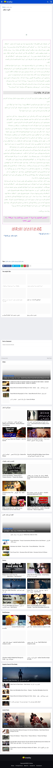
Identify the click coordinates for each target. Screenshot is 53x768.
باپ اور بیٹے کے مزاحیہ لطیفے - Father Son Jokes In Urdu (23, 534)
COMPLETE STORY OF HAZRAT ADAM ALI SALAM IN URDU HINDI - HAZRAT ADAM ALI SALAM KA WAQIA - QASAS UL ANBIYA (29, 382)
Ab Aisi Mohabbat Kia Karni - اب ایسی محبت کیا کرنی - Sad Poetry (13, 606)
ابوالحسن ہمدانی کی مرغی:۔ (35, 286)
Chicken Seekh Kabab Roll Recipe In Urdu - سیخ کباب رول (12, 658)
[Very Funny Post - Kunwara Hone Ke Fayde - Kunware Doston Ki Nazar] (5, 553)
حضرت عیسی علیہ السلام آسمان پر (11, 315)
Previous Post (5, 358)
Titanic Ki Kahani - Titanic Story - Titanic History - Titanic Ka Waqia (12, 476)
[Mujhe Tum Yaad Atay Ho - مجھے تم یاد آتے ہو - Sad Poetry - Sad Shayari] (14, 568)
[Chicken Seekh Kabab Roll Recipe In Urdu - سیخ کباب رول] (14, 651)
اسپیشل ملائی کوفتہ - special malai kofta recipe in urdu (13, 643)
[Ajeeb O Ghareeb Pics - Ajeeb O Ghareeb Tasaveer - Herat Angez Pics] (39, 501)
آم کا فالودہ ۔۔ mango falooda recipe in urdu (13, 627)
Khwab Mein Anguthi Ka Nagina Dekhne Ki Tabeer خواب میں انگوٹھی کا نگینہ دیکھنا (29, 748)
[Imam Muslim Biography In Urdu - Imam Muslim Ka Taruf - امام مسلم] (5, 395)
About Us (26, 765)
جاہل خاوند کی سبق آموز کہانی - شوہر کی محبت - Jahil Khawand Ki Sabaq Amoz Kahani (38, 423)
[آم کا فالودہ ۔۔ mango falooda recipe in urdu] (14, 620)
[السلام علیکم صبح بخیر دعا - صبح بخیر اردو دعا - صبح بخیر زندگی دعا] (5, 703)
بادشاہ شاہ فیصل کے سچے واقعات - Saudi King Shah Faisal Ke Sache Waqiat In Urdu (26, 378)
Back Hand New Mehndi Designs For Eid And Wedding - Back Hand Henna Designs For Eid (29, 730)
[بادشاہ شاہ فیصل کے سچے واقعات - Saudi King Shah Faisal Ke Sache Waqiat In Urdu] (26, 372)
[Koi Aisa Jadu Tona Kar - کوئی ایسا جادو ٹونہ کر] (14, 583)
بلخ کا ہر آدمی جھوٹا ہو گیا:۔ (10, 286)
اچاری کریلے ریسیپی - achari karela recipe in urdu (38, 658)
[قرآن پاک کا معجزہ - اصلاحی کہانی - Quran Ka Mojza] (5, 401)
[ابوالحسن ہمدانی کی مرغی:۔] (39, 279)
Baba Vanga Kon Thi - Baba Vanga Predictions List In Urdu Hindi (12, 508)
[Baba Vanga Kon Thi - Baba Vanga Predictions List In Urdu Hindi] (14, 501)
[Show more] (30, 266)
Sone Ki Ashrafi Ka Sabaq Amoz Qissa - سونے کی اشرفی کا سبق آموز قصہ (38, 455)
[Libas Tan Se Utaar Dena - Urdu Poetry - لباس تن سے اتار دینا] (39, 568)
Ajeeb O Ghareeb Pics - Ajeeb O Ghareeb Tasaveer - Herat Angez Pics (38, 508)
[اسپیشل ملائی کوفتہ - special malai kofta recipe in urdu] (14, 635)
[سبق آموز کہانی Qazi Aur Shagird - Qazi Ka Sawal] (14, 432)
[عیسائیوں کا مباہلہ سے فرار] (39, 293)
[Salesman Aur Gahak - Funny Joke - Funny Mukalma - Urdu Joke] (5, 548)
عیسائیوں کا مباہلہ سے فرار (34, 299)
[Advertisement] (26, 23)
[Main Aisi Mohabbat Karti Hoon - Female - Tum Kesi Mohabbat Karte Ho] (39, 599)
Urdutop (31, 763)
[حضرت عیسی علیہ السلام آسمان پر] (14, 308)
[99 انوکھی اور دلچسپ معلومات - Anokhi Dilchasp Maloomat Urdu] (39, 486)
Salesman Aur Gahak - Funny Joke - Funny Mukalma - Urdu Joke (27, 546)
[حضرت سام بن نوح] (39, 308)
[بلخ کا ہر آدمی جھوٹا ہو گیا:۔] (14, 279)
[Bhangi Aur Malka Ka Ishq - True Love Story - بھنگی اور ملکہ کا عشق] (39, 432)
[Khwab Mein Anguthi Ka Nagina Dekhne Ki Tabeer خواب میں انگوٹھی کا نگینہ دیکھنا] (5, 749)
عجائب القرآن (9, 7)
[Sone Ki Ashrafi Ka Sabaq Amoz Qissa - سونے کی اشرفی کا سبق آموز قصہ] (39, 448)
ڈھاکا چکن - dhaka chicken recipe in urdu (38, 627)
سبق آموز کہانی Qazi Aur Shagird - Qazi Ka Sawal (14, 439)
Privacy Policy (19, 765)
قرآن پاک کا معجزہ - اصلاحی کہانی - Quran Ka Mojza (22, 399)
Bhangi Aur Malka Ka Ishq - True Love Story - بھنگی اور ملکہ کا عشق (38, 439)
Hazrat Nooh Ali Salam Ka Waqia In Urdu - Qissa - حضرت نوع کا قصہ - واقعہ (29, 387)
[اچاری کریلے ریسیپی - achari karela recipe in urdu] (39, 651)
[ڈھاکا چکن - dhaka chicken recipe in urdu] (39, 620)
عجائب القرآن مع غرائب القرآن (17, 261)
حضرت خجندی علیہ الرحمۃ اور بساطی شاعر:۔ (12, 300)
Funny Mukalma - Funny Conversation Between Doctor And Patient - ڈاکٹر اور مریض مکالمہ (30, 541)
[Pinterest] (25, 266)
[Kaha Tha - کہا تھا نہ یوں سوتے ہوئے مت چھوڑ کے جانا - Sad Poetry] (39, 583)
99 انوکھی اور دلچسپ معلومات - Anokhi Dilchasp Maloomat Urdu (37, 493)
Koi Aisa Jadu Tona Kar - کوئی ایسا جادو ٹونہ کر (13, 591)
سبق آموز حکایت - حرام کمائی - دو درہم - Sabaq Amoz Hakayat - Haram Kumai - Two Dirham (13, 423)
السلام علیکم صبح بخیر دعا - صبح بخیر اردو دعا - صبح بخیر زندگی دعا (25, 702)
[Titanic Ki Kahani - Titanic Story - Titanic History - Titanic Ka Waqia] (14, 469)
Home (3, 7)
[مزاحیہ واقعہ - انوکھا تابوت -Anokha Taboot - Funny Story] (26, 525)
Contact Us (32, 765)
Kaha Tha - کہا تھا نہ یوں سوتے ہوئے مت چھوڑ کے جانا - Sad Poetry (37, 591)
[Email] (27, 266)
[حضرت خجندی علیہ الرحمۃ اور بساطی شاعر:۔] (14, 293)
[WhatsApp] (22, 266)
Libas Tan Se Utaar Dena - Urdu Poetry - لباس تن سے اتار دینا (38, 575)
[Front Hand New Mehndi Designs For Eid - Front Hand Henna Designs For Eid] (26, 720)
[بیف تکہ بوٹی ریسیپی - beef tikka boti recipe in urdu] (39, 635)
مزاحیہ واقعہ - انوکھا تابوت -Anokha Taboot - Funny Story (19, 531)
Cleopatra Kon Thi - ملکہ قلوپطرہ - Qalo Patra (13, 493)
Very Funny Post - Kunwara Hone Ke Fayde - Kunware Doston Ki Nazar (28, 552)
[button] (1, 2)
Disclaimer (39, 765)
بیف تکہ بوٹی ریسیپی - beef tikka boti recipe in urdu (37, 643)
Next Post (49, 358)
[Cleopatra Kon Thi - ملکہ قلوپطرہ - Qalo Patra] (14, 486)
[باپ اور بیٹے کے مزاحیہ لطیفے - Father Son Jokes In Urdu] (5, 536)
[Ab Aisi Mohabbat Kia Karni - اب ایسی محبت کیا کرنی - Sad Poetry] (14, 599)
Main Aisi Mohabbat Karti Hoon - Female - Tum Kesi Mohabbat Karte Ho (38, 606)
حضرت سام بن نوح (32, 315)
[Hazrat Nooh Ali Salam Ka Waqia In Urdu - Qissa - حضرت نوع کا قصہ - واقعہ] (5, 389)
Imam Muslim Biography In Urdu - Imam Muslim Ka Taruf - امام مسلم (28, 393)
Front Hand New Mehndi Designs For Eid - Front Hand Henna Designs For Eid (26, 726)
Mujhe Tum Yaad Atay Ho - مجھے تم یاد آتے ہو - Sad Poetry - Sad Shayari (13, 575)
